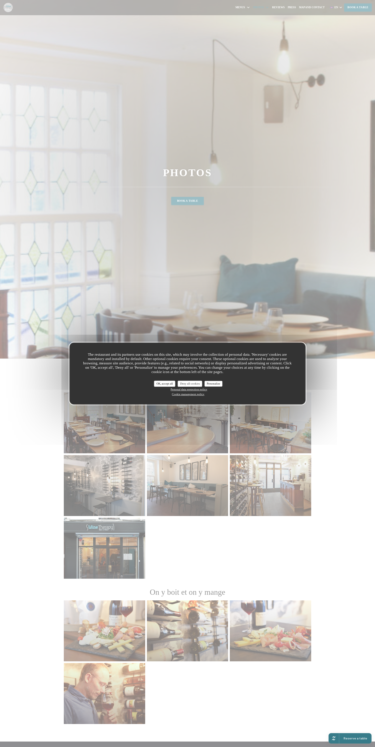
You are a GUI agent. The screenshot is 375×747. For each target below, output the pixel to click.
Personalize (213, 383)
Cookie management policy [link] (188, 394)
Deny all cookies (190, 383)
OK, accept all (164, 383)
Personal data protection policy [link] (189, 389)
